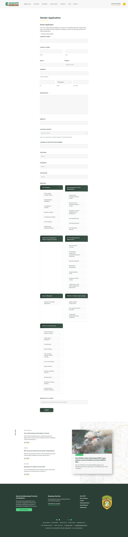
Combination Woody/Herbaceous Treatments (74, 316)
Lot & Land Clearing (49, 361)
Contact (75, 4)
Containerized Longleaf (47, 206)
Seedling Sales (48, 377)
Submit (46, 410)
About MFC (83, 496)
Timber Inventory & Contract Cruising (48, 332)
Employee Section (84, 503)
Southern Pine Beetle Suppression (49, 302)
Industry (63, 4)
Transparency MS (81, 522)
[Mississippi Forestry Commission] (12, 4)
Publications (83, 507)
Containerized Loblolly (49, 217)
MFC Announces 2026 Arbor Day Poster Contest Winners (39, 450)
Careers (82, 500)
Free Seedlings (48, 221)
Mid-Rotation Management (72, 266)
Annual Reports (84, 505)
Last (66, 54)
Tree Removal (47, 344)
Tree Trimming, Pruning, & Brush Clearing (48, 355)
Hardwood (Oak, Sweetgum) (48, 200)
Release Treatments (74, 261)
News (69, 4)
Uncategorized (27, 430)
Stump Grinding (48, 349)
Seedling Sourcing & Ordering (49, 383)
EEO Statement (54, 522)
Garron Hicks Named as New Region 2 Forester (36, 433)
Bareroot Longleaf (48, 212)
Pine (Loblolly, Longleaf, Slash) (48, 194)
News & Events (84, 498)
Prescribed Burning (74, 218)
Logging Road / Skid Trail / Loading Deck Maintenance (74, 286)
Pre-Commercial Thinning (73, 246)
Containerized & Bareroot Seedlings (49, 389)
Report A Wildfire (116, 3)
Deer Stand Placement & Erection (74, 309)
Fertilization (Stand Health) (73, 279)
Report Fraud (71, 522)
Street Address (44, 76)
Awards (26, 448)
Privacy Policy (63, 522)
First (41, 54)
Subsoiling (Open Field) (73, 273)
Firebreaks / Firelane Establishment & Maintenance (74, 212)
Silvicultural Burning (74, 223)
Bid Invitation (46, 522)
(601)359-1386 (68, 525)
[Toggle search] (124, 4)
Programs (44, 4)
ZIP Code (75, 85)
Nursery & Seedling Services (49, 372)
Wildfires (36, 4)
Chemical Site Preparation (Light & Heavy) (74, 197)
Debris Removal (48, 366)
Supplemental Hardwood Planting (49, 227)
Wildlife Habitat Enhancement (73, 302)
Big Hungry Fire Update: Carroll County (34, 466)
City (41, 85)
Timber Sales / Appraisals (47, 339)
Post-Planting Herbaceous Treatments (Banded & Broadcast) (74, 254)
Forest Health (53, 4)
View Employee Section (54, 503)
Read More (26, 442)
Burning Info (27, 4)
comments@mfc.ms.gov (81, 525)
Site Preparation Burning (73, 228)
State (58, 85)
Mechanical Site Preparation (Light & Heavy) (74, 204)
